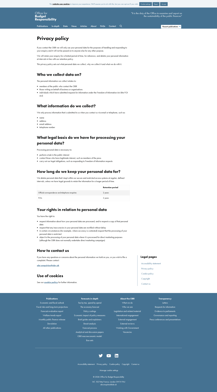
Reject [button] (156, 4)
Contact (112, 26)
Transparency (165, 298)
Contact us (145, 283)
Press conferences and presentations (165, 319)
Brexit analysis (90, 323)
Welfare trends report (52, 315)
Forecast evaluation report (52, 311)
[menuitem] (171, 26)
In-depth (55, 26)
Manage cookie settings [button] (109, 370)
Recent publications (170, 26)
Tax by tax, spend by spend (89, 302)
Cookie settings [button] (145, 4)
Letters (165, 302)
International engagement (127, 315)
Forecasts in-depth (89, 298)
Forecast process (90, 327)
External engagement (127, 319)
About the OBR (127, 298)
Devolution (52, 323)
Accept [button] (164, 4)
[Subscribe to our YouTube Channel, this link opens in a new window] (108, 355)
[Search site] (121, 26)
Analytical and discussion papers (90, 331)
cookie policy (51, 282)
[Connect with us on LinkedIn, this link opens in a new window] (116, 355)
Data (65, 26)
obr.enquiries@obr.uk (48, 265)
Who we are (127, 306)
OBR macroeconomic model (89, 336)
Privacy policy (147, 268)
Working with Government (127, 327)
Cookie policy (147, 273)
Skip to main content (108, 10)
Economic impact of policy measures (89, 315)
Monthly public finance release (52, 319)
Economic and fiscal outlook (52, 302)
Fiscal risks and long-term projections (52, 306)
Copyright (145, 278)
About (93, 26)
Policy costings (90, 311)
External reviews (127, 323)
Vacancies (127, 331)
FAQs (102, 26)
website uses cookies (61, 4)
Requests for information (165, 306)
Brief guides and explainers (89, 319)
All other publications (52, 327)
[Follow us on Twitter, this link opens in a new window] (100, 355)
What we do (127, 302)
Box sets (89, 340)
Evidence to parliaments (165, 311)
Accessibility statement (151, 263)
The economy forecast (89, 306)
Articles (83, 26)
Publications (42, 26)
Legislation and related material (127, 311)
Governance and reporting (165, 315)
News (73, 26)
